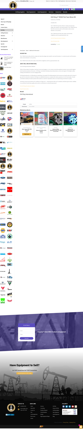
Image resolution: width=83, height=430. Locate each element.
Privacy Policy (65, 422)
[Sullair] (3, 271)
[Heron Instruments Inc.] (3, 201)
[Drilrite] (3, 160)
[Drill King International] (3, 154)
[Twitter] (64, 9)
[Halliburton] (10, 195)
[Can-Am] (10, 113)
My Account (68, 1)
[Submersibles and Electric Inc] (10, 264)
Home (52, 14)
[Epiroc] (3, 165)
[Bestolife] (10, 95)
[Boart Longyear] (3, 107)
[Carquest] (10, 118)
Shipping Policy (72, 422)
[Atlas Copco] (3, 83)
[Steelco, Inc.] (3, 265)
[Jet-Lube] (3, 212)
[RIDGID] (10, 248)
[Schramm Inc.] (10, 253)
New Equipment (56, 412)
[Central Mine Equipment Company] (10, 130)
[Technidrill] (3, 277)
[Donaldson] (10, 142)
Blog (54, 416)
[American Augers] (3, 77)
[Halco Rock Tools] (3, 195)
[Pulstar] (10, 242)
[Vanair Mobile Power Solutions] (3, 283)
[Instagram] (72, 9)
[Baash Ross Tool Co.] (10, 83)
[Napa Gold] (3, 230)
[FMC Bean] (10, 171)
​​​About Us (48, 1)
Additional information (34, 50)
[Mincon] (3, 224)
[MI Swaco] (10, 218)
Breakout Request (43, 410)
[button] (24, 373)
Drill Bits (55, 14)
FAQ (56, 1)
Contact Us (53, 1)
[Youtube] (69, 9)
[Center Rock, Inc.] (10, 124)
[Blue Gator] (10, 101)
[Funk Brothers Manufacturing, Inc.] (10, 177)
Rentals (41, 414)
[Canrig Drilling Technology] (3, 118)
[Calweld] (3, 113)
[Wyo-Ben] (3, 300)
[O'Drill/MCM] (3, 236)
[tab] (22, 50)
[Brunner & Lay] (10, 107)
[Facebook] (62, 9)
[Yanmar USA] (10, 300)
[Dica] (10, 136)
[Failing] (10, 165)
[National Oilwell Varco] (10, 230)
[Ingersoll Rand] (3, 207)
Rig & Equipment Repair (45, 416)
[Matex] (3, 218)
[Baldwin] (10, 89)
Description (22, 50)
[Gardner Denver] (10, 183)
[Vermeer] (10, 283)
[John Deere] (10, 212)
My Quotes (74, 1)
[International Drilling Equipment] (10, 207)
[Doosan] (3, 148)
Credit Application (61, 1)
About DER (33, 408)
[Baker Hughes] (3, 89)
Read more (26, 134)
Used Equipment (56, 414)
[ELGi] (10, 160)
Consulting (42, 408)
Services (42, 406)
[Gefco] (3, 189)
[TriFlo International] (10, 277)
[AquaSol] (10, 77)
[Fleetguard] (3, 171)
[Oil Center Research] (10, 236)
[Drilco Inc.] (10, 148)
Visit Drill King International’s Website (58, 38)
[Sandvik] (3, 253)
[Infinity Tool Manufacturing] (10, 201)
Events (32, 418)
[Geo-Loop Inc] (10, 189)
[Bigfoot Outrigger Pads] (3, 101)
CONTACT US (21, 403)
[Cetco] (3, 136)
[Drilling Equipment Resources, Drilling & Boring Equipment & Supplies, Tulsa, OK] (10, 416)
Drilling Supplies (56, 410)
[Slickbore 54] (10, 259)
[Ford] (3, 177)
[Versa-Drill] (3, 288)
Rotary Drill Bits (56, 408)
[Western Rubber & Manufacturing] (3, 294)
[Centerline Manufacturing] (3, 130)
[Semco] (3, 259)
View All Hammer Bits (55, 41)
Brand (27, 50)
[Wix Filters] (10, 294)
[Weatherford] (10, 288)
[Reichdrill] (3, 248)
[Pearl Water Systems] (3, 242)
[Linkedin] (67, 9)
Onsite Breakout (43, 412)
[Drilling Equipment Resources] (10, 154)
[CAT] (3, 124)
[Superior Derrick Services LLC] (10, 271)
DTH (58, 14)
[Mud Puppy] (10, 224)
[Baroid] (3, 95)
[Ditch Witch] (3, 142)
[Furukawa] (3, 183)
